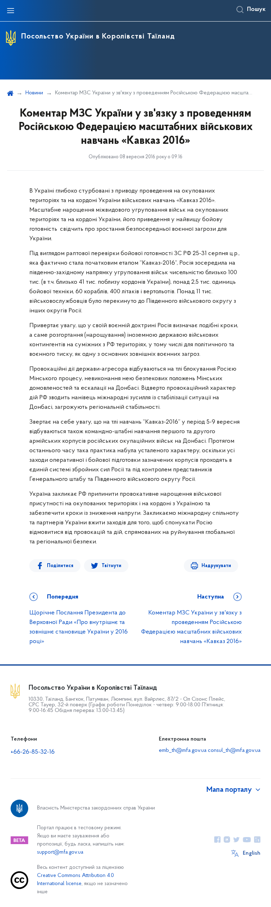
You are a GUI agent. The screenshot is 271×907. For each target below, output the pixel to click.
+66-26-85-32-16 (33, 752)
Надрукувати (216, 566)
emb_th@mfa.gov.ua (182, 750)
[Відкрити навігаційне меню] (10, 10)
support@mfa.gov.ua (60, 852)
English (251, 853)
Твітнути (111, 566)
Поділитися (60, 566)
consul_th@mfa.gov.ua (234, 750)
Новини (34, 93)
